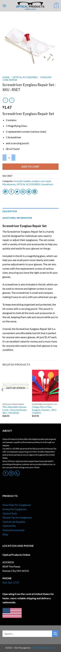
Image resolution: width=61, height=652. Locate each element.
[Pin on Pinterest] (29, 191)
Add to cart (30, 166)
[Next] (58, 396)
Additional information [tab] (17, 218)
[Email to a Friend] (23, 191)
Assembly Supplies (22, 181)
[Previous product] (11, 100)
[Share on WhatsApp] (5, 191)
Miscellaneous (9, 184)
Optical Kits (9, 525)
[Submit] (55, 633)
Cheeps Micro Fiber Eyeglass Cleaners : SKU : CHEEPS (44, 410)
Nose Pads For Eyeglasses (16, 504)
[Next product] (5, 100)
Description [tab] (9, 211)
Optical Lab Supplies (13, 521)
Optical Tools (9, 513)
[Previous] (3, 396)
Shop (5, 534)
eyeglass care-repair (41, 181)
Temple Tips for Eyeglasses (17, 517)
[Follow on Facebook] (5, 473)
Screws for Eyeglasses (14, 509)
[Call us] (17, 473)
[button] (4, 6)
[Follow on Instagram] (11, 473)
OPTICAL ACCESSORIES (25, 77)
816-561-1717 (10, 582)
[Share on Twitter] (17, 191)
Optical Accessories (13, 530)
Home (5, 77)
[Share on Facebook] (11, 191)
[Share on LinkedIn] (34, 191)
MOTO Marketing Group (43, 647)
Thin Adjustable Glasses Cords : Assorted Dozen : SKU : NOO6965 (14, 410)
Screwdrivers (47, 184)
